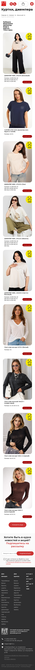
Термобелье (5, 581)
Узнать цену (27, 82)
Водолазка (8, 24)
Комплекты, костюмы (5, 604)
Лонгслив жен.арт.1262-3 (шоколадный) (13, 511)
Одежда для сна (5, 613)
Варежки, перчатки (4, 592)
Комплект (17, 597)
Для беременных (5, 596)
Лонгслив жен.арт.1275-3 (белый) (16, 347)
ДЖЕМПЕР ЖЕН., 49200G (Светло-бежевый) (16, 293)
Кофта (6, 27)
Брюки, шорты (3, 587)
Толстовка (7, 30)
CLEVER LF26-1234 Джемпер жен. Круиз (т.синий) (16, 130)
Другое (3, 600)
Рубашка (7, 22)
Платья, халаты (3, 618)
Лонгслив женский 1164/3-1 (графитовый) (14, 402)
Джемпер (7, 25)
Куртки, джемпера (5, 608)
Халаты (16, 609)
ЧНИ (27, 589)
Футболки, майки (4, 623)
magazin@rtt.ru (9, 644)
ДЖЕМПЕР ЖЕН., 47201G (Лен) (15, 184)
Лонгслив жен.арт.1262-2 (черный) (16, 456)
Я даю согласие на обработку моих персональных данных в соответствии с (18, 561)
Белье (3, 583)
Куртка (6, 28)
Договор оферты (10, 659)
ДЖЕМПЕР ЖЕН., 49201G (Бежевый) (17, 75)
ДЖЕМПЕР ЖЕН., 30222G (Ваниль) (16, 238)
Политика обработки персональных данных (16, 656)
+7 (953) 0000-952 (10, 639)
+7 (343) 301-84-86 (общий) (13, 640)
